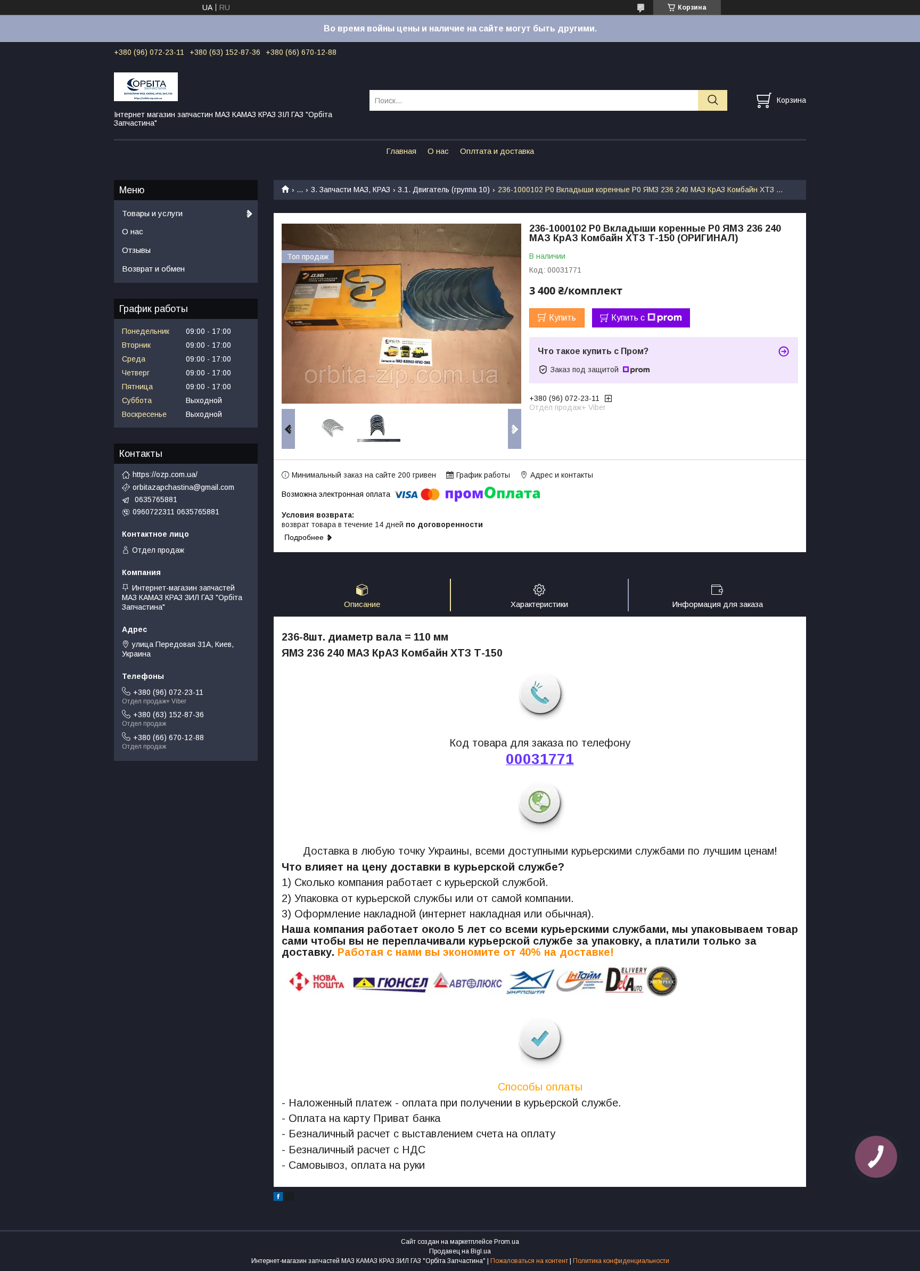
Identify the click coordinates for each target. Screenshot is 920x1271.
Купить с (628, 317)
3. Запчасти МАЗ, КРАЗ (350, 189)
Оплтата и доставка (497, 150)
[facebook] (278, 1198)
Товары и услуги (152, 213)
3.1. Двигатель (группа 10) (444, 189)
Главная (401, 150)
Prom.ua (506, 1241)
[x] (289, 1198)
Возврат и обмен (153, 268)
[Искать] (712, 100)
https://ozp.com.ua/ (165, 474)
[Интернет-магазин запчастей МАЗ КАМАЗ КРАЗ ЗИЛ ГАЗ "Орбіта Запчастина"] (235, 86)
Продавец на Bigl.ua (460, 1251)
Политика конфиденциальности (621, 1261)
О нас (438, 150)
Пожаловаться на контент (529, 1261)
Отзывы (136, 250)
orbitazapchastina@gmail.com (183, 487)
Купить (562, 317)
